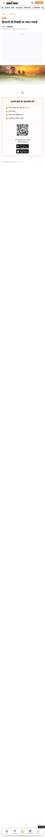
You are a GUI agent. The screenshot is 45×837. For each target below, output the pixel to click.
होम (2, 8)
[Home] (12, 2)
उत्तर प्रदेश (19, 8)
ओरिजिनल (37, 8)
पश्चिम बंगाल (27, 8)
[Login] (22, 832)
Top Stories (12, 14)
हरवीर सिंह (9, 27)
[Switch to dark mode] (32, 2)
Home (3, 14)
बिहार (12, 8)
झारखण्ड (7, 8)
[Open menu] (3, 3)
